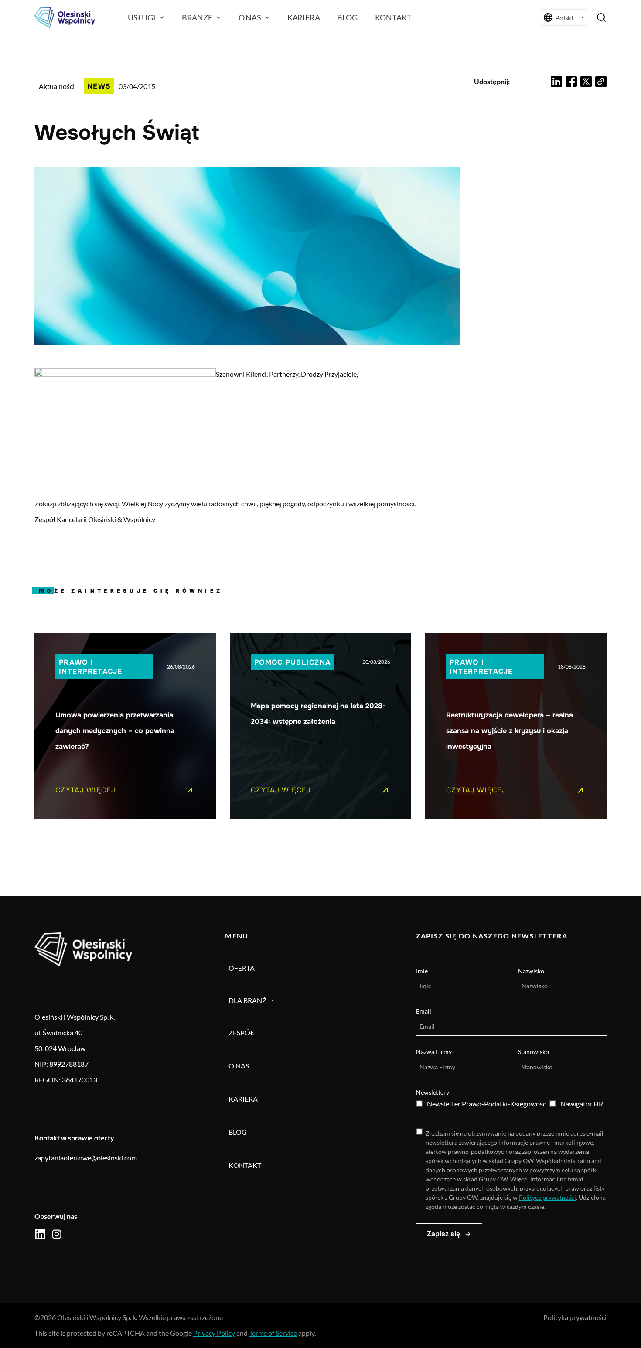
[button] (556, 81)
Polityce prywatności (547, 1197)
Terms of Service (273, 1333)
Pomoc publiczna (292, 662)
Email (423, 1011)
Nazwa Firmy (434, 1051)
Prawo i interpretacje (91, 667)
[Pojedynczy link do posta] (125, 726)
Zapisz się (443, 1234)
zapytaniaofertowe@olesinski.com (85, 1157)
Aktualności (57, 86)
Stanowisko (533, 1051)
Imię (422, 971)
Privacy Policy (214, 1333)
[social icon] (40, 1234)
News (99, 86)
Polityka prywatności (575, 1317)
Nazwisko (531, 971)
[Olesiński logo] (64, 17)
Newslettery (432, 1092)
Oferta (241, 968)
